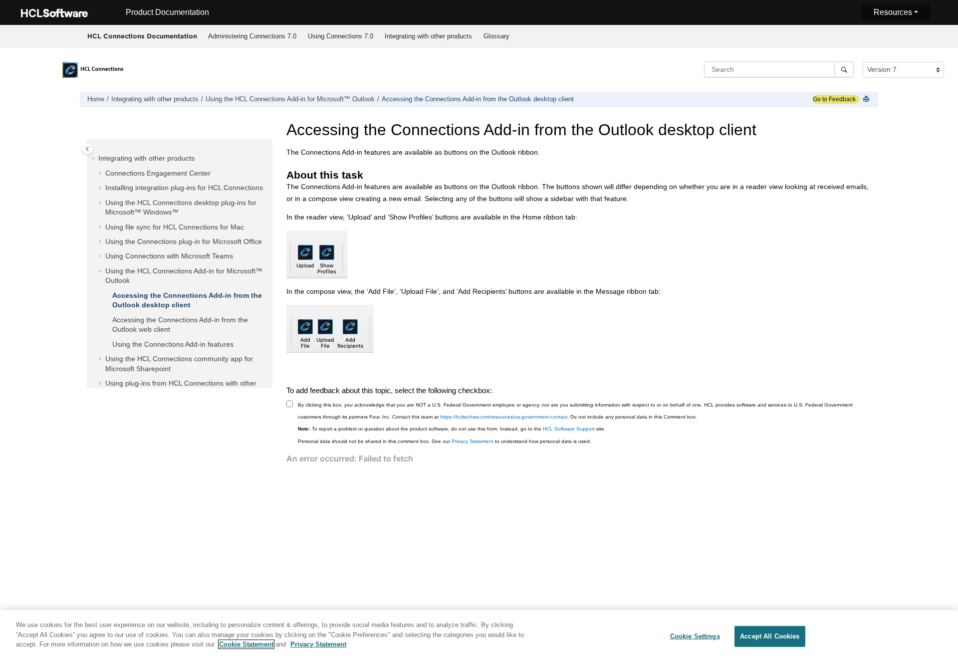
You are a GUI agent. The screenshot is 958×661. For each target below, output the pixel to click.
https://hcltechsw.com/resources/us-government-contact (503, 417)
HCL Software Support (569, 429)
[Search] (844, 69)
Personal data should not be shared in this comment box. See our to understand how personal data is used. (444, 441)
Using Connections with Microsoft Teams (169, 256)
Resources (893, 12)
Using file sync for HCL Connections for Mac (174, 227)
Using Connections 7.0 (340, 36)
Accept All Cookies (769, 636)
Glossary (496, 36)
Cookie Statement (246, 644)
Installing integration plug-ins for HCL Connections (184, 188)
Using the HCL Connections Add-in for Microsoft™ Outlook (290, 99)
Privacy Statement (472, 441)
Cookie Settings (695, 636)
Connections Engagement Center (158, 173)
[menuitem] (252, 36)
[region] (479, 635)
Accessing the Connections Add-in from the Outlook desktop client (478, 99)
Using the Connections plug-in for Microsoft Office (183, 241)
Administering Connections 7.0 (252, 36)
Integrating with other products (428, 36)
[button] (94, 159)
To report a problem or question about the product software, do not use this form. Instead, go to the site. (452, 429)
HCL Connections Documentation (142, 35)
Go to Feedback (834, 99)
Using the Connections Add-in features (173, 344)
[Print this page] (867, 99)
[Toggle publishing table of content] (87, 149)
